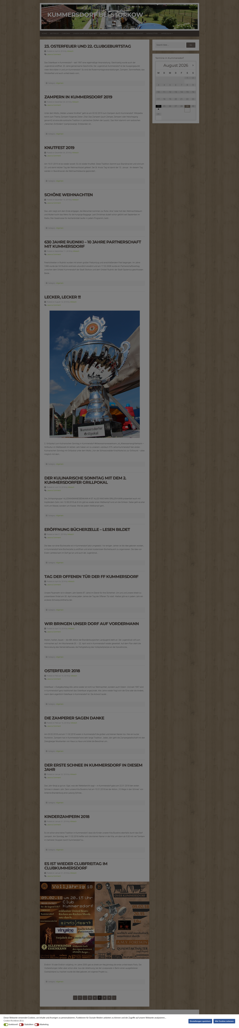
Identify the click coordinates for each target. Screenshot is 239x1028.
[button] (6, 1024)
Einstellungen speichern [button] (200, 1021)
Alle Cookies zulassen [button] (224, 1021)
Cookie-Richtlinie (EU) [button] (14, 1021)
